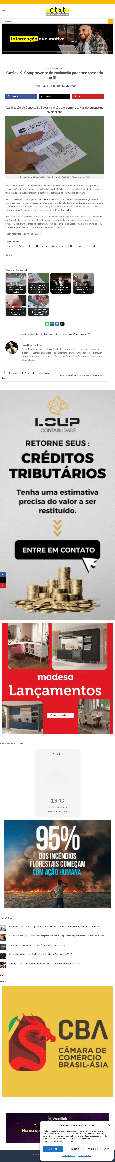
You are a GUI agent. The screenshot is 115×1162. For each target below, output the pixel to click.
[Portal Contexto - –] (57, 11)
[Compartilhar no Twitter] (57, 324)
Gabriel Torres (69, 86)
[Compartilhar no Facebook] (52, 324)
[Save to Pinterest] (3, 585)
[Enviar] (110, 21)
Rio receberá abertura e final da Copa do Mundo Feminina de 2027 (40, 954)
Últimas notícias (58, 68)
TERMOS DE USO (68, 1156)
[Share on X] (3, 580)
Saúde (46, 68)
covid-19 (86, 334)
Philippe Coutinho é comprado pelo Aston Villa (80, 374)
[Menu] (3, 11)
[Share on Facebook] (3, 574)
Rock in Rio (66, 210)
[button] (109, 1125)
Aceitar (53, 1149)
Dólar (2, 974)
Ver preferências (98, 1149)
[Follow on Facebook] (56, 2)
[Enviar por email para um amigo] (62, 324)
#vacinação (78, 334)
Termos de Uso (38, 1154)
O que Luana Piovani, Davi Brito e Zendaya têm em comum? (36, 945)
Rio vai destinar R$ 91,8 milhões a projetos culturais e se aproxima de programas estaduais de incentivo (57, 935)
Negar (75, 1149)
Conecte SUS (46, 199)
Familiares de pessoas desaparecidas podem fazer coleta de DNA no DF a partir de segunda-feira (54, 926)
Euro (2, 981)
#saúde (70, 334)
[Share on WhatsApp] (47, 324)
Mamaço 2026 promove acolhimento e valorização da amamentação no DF (44, 963)
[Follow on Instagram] (59, 2)
